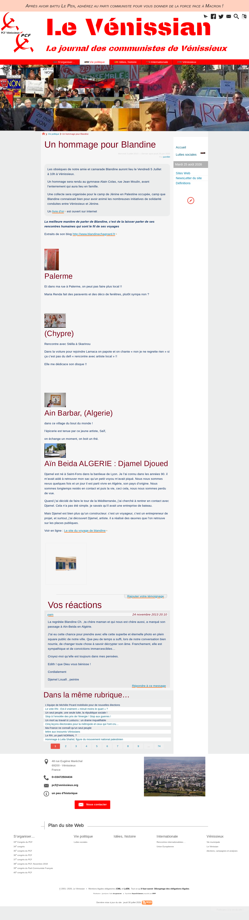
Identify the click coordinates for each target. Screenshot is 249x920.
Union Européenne (165, 846)
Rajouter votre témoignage (145, 596)
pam (50, 614)
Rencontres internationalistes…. (171, 842)
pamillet (166, 157)
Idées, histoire (125, 836)
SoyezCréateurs (137, 893)
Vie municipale (213, 842)
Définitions (183, 183)
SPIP (154, 893)
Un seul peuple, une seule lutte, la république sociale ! (76, 712)
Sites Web (183, 173)
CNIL (118, 889)
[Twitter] (221, 17)
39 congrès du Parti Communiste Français (33, 868)
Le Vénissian (212, 846)
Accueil (181, 147)
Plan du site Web (66, 825)
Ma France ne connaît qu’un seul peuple (68, 728)
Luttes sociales (80, 842)
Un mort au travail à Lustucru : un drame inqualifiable (75, 720)
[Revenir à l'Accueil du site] (44, 134)
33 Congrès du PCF (23, 842)
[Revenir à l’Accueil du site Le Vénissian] (10, 23)
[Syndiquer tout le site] (147, 902)
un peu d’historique (65, 793)
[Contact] (229, 17)
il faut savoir (147, 889)
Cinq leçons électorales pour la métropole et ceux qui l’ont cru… (82, 724)
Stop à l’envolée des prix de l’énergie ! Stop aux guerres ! (78, 716)
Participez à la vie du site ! (230, 909)
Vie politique (53, 134)
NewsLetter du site (189, 178)
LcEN (126, 889)
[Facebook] (213, 17)
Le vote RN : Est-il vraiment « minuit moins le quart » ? (76, 708)
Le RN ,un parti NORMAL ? (61, 735)
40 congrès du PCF (23, 872)
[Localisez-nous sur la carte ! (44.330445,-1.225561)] (190, 200)
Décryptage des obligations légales (171, 889)
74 (159, 746)
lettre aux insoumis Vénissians (62, 731)
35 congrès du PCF (23, 850)
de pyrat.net (117, 893)
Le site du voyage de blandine (85, 530)
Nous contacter (96, 804)
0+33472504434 (62, 777)
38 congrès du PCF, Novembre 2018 (31, 863)
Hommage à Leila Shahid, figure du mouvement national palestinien (84, 739)
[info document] (107, 563)
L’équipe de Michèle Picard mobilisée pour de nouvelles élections (82, 705)
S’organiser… (24, 836)
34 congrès (19, 846)
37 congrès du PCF (23, 859)
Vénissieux (215, 836)
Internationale (167, 836)
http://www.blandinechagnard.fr (94, 234)
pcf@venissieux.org (65, 785)
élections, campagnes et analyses (222, 851)
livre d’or (58, 211)
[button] (206, 17)
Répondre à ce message (149, 685)
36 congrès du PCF (23, 855)
